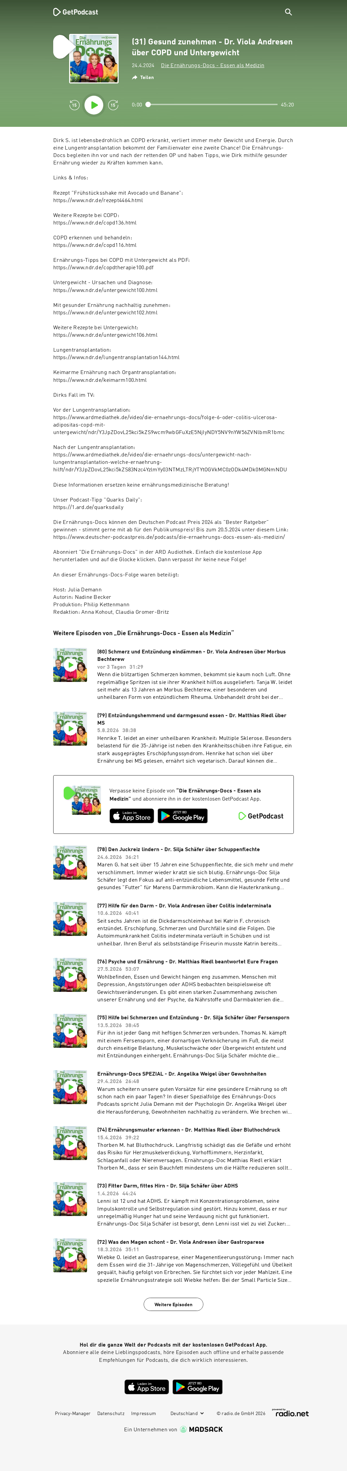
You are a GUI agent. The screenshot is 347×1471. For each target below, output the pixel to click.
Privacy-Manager (72, 1413)
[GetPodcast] (71, 12)
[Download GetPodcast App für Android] (183, 815)
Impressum (143, 1413)
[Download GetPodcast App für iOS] (131, 815)
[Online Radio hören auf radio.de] (290, 1412)
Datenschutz (110, 1413)
